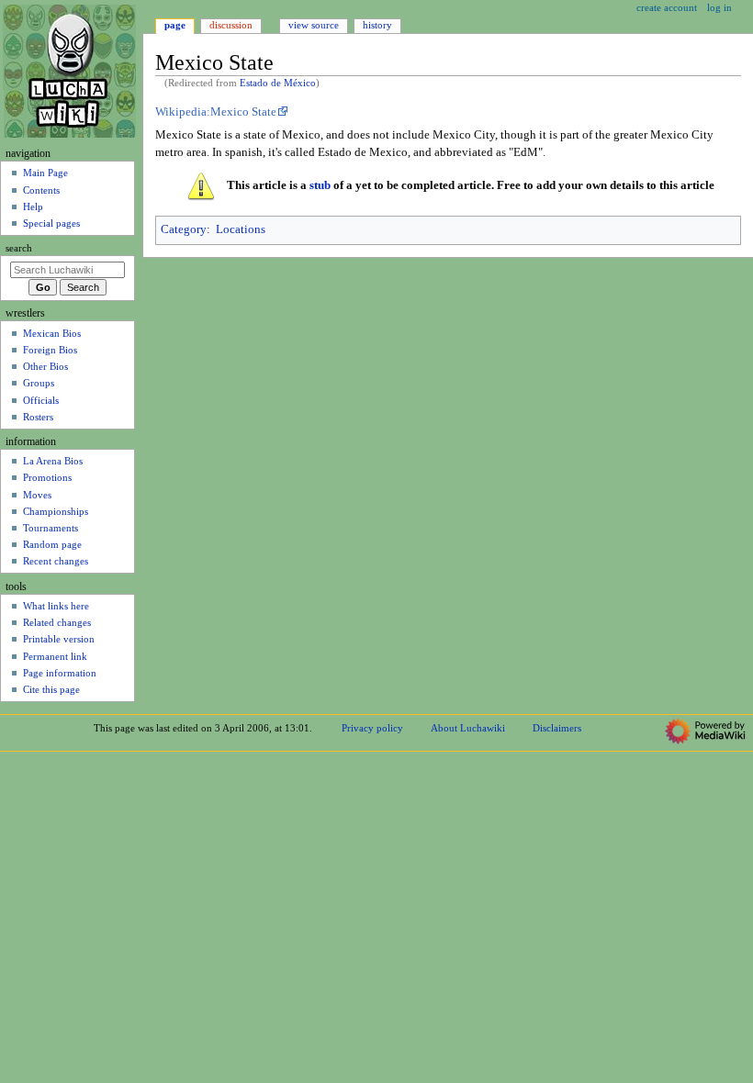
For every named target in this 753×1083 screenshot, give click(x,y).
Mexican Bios (52, 333)
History (377, 24)
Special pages (51, 223)
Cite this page (51, 689)
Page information (59, 672)
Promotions (47, 477)
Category (184, 229)
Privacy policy (372, 727)
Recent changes (55, 560)
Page (174, 24)
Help (33, 206)
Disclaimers (557, 727)
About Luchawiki (468, 727)
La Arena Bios (53, 460)
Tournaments (50, 527)
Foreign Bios (50, 349)
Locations (240, 229)
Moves (37, 494)
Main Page (45, 172)
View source (313, 24)
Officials (41, 400)
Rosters (38, 416)
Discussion (231, 24)
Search (19, 248)
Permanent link (55, 656)
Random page (52, 544)
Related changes (57, 622)
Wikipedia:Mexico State (215, 112)
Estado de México (278, 83)
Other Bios (45, 366)
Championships (55, 511)
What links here (56, 605)
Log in (719, 7)
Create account (666, 7)
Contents (41, 189)
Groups (38, 382)
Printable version (59, 638)
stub (320, 185)
